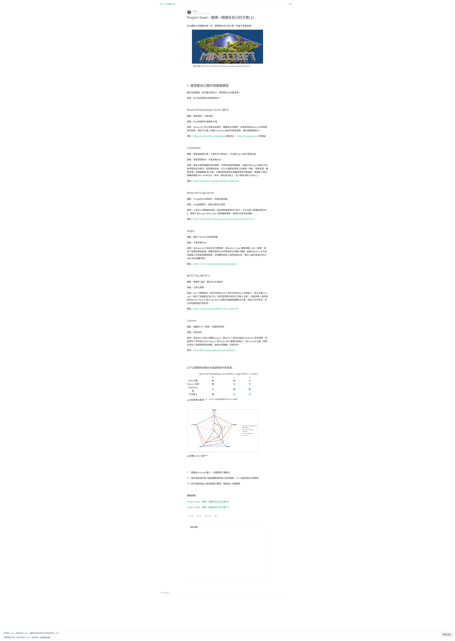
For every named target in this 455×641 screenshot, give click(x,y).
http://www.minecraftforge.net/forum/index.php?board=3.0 (223, 219)
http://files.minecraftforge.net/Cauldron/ (214, 350)
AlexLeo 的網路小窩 (167, 4)
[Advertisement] (227, 613)
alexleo (195, 11)
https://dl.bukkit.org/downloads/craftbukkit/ (216, 180)
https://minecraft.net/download (209, 136)
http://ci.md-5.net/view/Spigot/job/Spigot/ (215, 263)
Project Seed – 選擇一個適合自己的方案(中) (208, 501)
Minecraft (190, 516)
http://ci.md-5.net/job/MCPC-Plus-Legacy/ (214, 308)
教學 (215, 516)
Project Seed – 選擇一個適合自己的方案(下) (208, 507)
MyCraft (199, 516)
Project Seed (208, 516)
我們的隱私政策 (45, 637)
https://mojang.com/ (247, 136)
